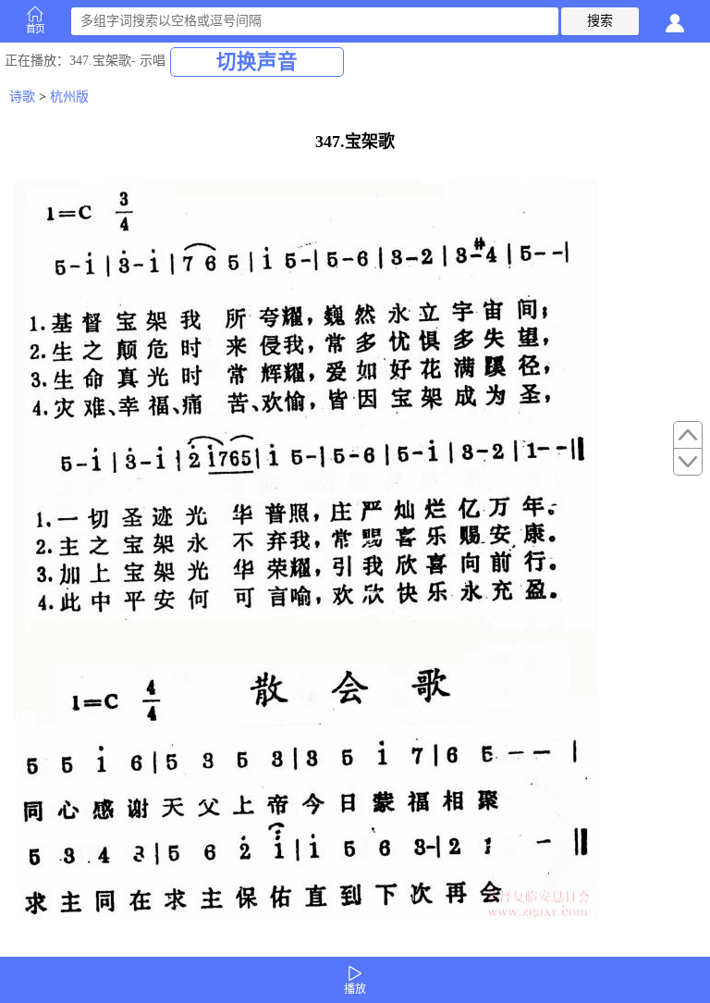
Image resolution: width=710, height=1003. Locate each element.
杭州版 (69, 97)
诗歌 (22, 97)
